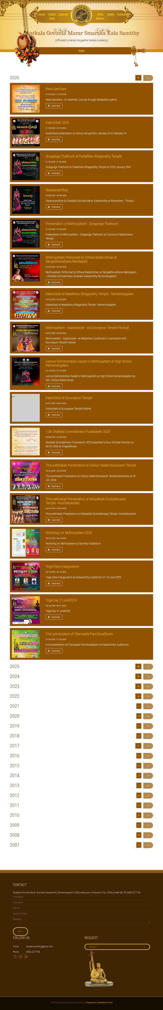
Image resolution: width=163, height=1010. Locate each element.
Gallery (110, 14)
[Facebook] (55, 30)
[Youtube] (65, 30)
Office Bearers (100, 16)
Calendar (63, 14)
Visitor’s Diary (52, 16)
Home (41, 14)
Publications (122, 14)
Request (117, 946)
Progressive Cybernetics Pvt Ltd (99, 1002)
